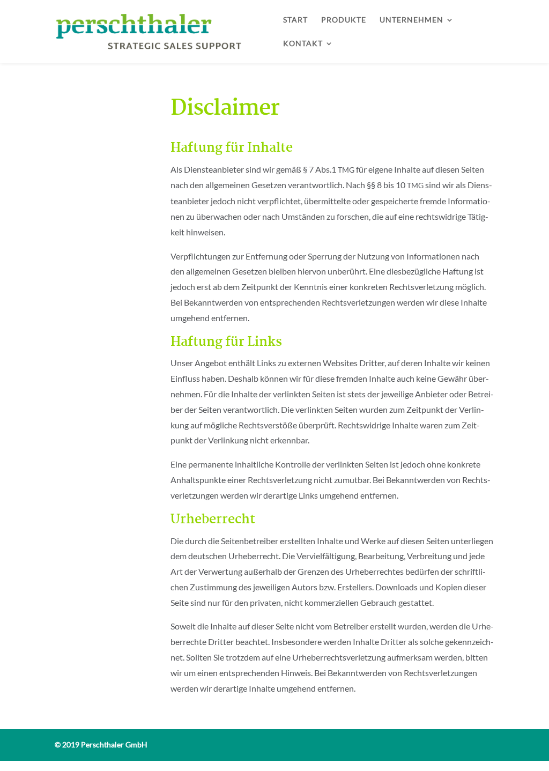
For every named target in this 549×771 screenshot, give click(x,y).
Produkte (343, 20)
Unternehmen (411, 20)
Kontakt (303, 44)
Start (295, 20)
